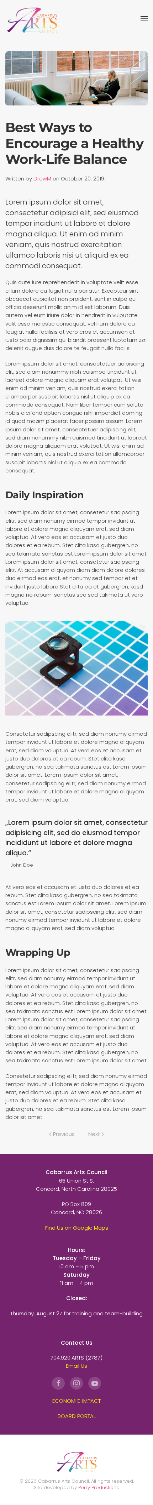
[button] (144, 19)
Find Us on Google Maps (76, 1227)
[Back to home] (32, 19)
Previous (64, 1134)
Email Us (76, 1365)
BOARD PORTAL (77, 1416)
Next (94, 1134)
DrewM (42, 178)
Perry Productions (98, 1487)
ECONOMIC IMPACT (76, 1401)
